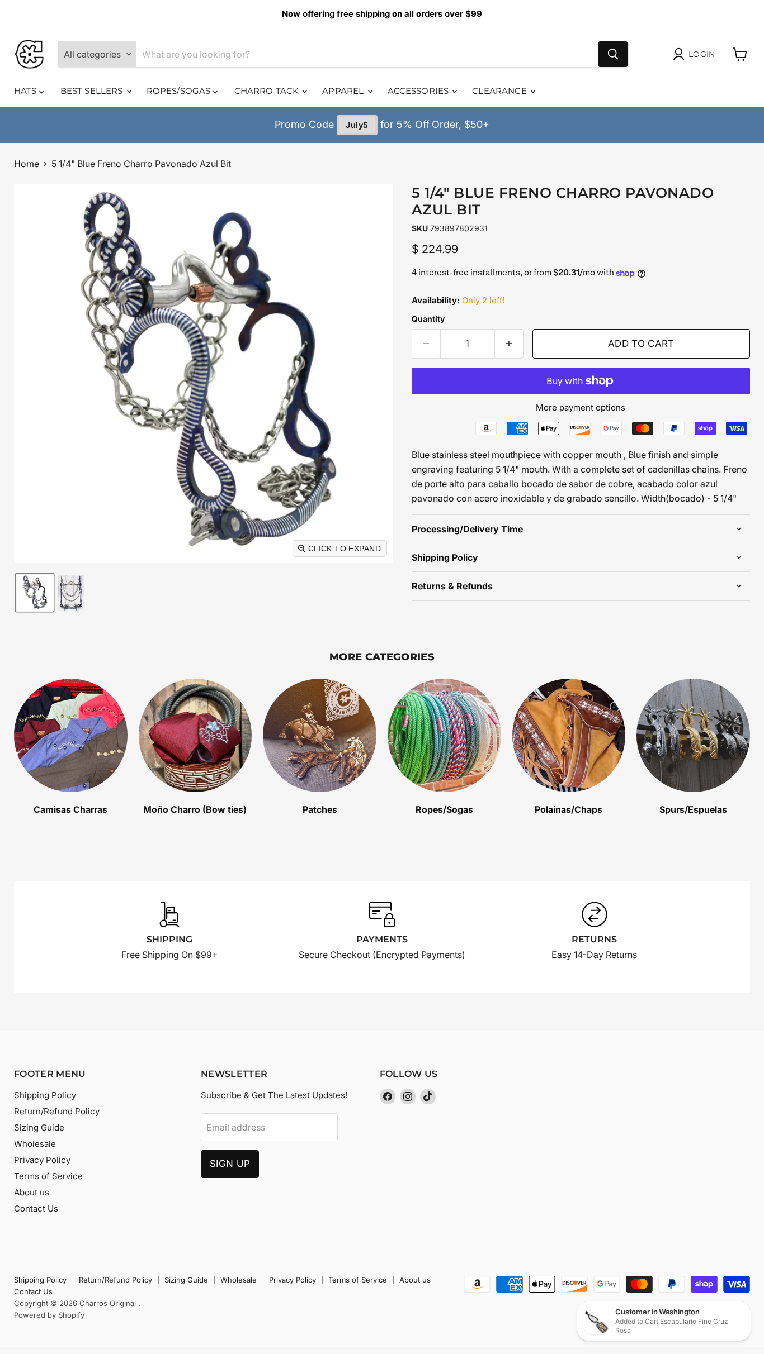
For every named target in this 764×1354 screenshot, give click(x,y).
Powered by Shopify (49, 1314)
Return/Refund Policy (57, 1111)
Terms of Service (48, 1176)
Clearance (500, 90)
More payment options (580, 407)
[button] (35, 593)
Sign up (230, 1163)
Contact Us (36, 1208)
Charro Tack (267, 90)
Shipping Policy (45, 1095)
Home (26, 164)
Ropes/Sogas (180, 90)
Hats (26, 90)
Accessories (419, 90)
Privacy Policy (42, 1160)
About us (31, 1192)
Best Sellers (92, 90)
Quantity (428, 318)
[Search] (613, 54)
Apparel (344, 90)
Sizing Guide (39, 1127)
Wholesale (35, 1143)
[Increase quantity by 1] (509, 344)
